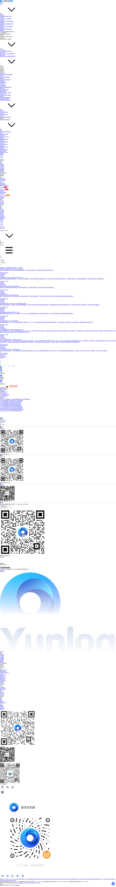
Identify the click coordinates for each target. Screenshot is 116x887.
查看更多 (5, 389)
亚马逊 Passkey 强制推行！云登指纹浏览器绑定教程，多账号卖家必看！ (15, 399)
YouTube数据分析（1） (5, 395)
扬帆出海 (66, 879)
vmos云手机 (13, 880)
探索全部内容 (3, 217)
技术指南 (2, 209)
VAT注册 (105, 879)
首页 (1, 4)
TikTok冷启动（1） (4, 392)
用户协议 (2, 706)
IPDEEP (17, 879)
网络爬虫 (2, 171)
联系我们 (2, 153)
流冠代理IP (55, 879)
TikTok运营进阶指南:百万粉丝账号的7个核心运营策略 (11, 400)
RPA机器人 (2, 178)
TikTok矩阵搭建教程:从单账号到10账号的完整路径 (10, 401)
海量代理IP (2, 193)
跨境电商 (2, 164)
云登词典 (2, 216)
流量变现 (2, 170)
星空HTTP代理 (61, 879)
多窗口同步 (2, 189)
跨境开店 (76, 879)
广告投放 (2, 166)
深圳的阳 (109, 879)
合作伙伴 (2, 202)
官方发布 (2, 213)
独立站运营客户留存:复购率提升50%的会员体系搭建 (11, 408)
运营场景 (2, 211)
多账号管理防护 (3, 670)
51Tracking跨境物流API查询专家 (31, 879)
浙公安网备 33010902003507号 (23, 882)
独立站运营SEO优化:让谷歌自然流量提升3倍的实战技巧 (12, 409)
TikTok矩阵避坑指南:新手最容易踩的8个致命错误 (10, 403)
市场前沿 (2, 212)
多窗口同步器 (3, 675)
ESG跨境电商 (71, 879)
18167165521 (2, 420)
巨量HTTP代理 (46, 879)
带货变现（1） (3, 390)
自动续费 (2, 197)
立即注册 (2, 570)
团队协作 (2, 191)
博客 (1, 207)
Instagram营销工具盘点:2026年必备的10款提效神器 (10, 410)
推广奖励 (2, 200)
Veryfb (14, 879)
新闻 (1, 208)
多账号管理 (2, 183)
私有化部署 (2, 180)
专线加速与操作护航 (4, 185)
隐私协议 (2, 708)
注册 (3, 228)
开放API (2, 187)
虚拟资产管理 (3, 184)
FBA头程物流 (81, 879)
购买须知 (2, 709)
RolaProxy (7, 879)
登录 (1, 228)
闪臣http (51, 879)
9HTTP (10, 879)
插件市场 (2, 204)
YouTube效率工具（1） (5, 394)
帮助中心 (2, 154)
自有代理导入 (3, 195)
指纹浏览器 (2, 267)
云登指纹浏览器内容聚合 (11, 267)
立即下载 (2, 571)
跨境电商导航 (96, 879)
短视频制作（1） (3, 391)
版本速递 (2, 214)
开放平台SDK (3, 179)
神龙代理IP (40, 879)
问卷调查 (2, 167)
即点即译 (2, 198)
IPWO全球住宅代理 (89, 879)
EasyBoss (101, 879)
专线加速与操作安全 (4, 672)
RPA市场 (2, 203)
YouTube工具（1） (4, 396)
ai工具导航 (3, 880)
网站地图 (17, 885)
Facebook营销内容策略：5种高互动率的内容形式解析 (11, 406)
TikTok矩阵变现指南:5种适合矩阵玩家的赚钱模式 (10, 405)
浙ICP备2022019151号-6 (36, 882)
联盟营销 (2, 169)
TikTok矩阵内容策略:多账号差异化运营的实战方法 (10, 404)
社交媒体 (2, 165)
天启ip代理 (8, 880)
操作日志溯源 (3, 192)
